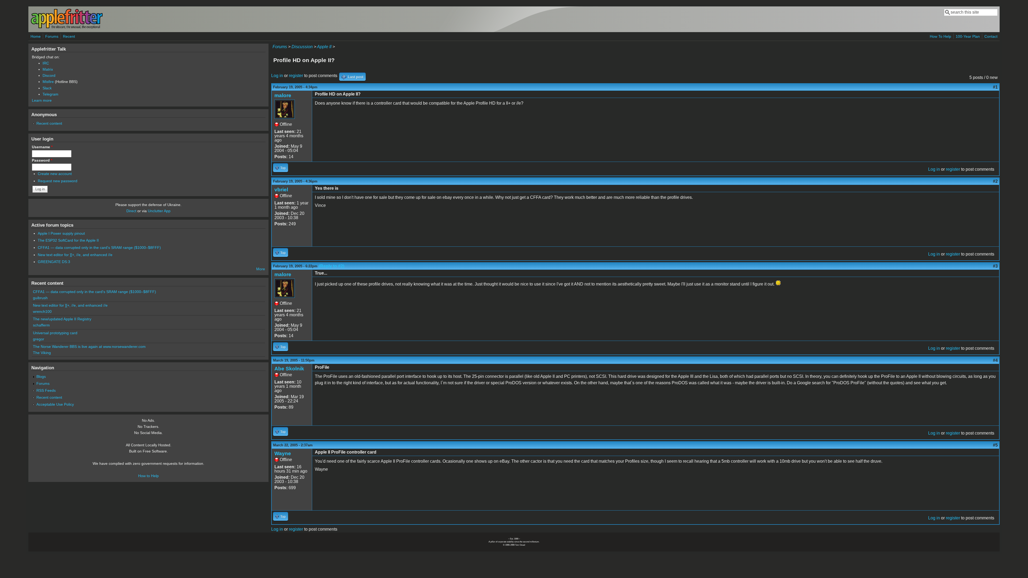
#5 (995, 445)
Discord (49, 75)
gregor (38, 339)
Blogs (41, 376)
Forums (51, 36)
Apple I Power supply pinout (61, 233)
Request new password (57, 181)
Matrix (48, 69)
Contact (990, 36)
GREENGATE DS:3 (54, 262)
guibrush (40, 298)
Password (42, 160)
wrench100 (42, 311)
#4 (995, 360)
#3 (995, 266)
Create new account (55, 174)
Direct (131, 211)
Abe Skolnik (289, 368)
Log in (277, 75)
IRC (46, 63)
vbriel (281, 189)
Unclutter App (159, 211)
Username (42, 147)
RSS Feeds (46, 390)
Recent (69, 36)
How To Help (940, 36)
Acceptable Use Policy (55, 404)
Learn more (42, 100)
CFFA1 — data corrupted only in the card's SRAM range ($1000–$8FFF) (99, 247)
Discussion (302, 46)
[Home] (67, 27)
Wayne (282, 453)
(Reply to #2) (331, 266)
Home (36, 36)
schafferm (41, 325)
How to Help (148, 476)
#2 (995, 181)
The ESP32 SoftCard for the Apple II (68, 240)
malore (282, 95)
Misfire (48, 81)
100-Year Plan (968, 36)
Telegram (50, 94)
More (260, 269)
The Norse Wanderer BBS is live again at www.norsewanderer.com (89, 346)
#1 (995, 87)
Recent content (49, 123)
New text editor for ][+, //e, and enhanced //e (75, 255)
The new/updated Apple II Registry (62, 319)
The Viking (42, 353)
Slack (47, 88)
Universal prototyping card (55, 333)
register (296, 75)
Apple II (324, 46)
